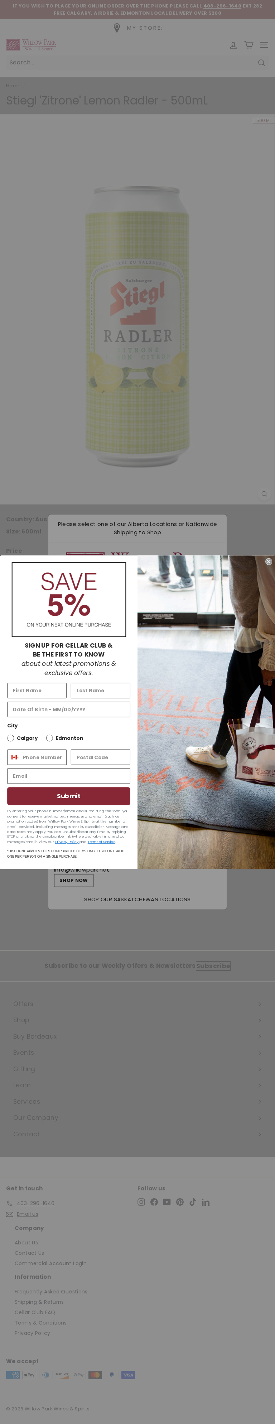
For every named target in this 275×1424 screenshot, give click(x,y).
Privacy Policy (67, 841)
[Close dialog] (268, 561)
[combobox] (13, 757)
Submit (68, 796)
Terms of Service (101, 841)
